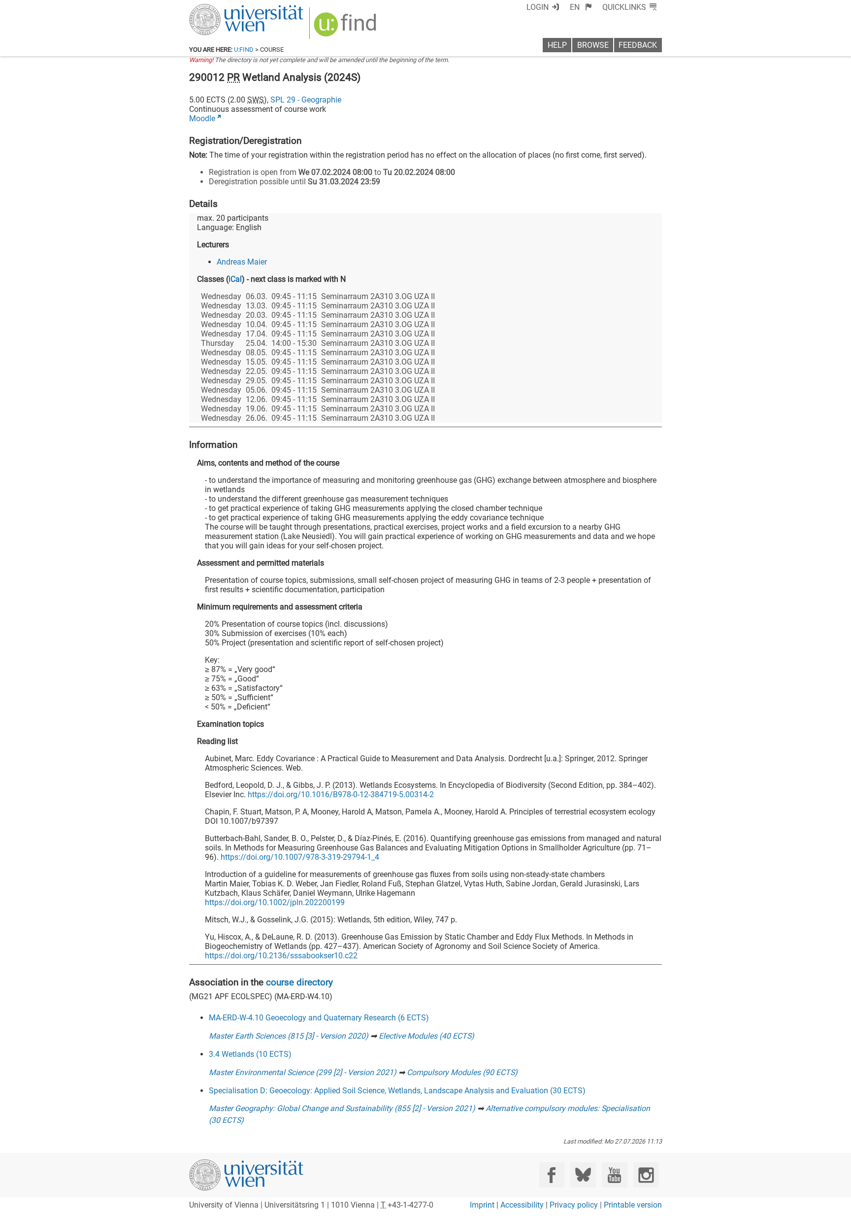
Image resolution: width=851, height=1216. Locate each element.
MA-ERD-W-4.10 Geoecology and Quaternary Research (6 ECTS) (319, 1017)
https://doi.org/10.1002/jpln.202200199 (275, 902)
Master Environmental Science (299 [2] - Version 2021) (302, 1072)
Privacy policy (574, 1205)
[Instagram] (645, 1174)
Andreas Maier (242, 262)
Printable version (633, 1205)
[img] (346, 28)
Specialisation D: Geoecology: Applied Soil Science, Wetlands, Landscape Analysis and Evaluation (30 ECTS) (397, 1090)
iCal (235, 279)
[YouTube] (614, 1174)
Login (537, 7)
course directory (299, 982)
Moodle (202, 118)
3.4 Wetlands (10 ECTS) (250, 1054)
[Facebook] (551, 1174)
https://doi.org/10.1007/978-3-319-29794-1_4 (300, 857)
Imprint (482, 1205)
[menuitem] (581, 7)
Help (557, 45)
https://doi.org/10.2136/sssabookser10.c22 (281, 955)
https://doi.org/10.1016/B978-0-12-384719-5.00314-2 (341, 794)
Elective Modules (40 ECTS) (426, 1036)
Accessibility (522, 1205)
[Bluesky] (582, 1174)
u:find (244, 49)
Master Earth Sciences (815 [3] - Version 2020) (288, 1036)
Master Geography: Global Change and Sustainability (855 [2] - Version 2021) (342, 1108)
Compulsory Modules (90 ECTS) (462, 1072)
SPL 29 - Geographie (305, 99)
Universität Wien (223, 8)
